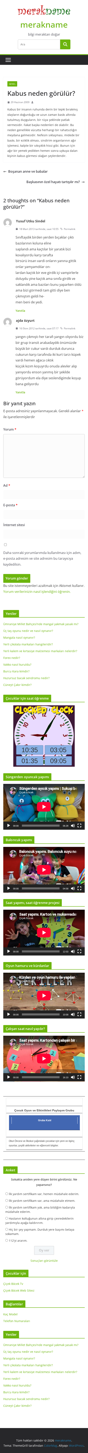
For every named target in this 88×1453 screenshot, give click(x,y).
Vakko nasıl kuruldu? (17, 664)
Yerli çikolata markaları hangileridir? (28, 644)
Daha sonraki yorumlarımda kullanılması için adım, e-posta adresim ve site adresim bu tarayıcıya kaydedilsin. (42, 558)
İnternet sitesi (14, 525)
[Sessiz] (73, 826)
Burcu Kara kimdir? (16, 671)
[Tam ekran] (79, 826)
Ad (6, 485)
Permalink (69, 229)
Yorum (9, 429)
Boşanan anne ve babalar (28, 171)
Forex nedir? (11, 658)
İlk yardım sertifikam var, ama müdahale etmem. (42, 1201)
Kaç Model (10, 1314)
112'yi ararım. (18, 1241)
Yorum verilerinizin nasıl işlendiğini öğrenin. (37, 591)
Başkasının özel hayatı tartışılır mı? (53, 182)
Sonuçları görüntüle (44, 1261)
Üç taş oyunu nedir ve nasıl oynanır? (28, 631)
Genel (12, 83)
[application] (44, 807)
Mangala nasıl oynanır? (19, 637)
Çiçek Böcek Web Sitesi (18, 1290)
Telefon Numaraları (16, 1321)
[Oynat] (9, 826)
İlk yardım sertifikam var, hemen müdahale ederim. (44, 1194)
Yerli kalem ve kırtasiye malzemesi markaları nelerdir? (40, 651)
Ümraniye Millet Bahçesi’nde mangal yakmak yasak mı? (40, 624)
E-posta (10, 505)
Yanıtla (20, 311)
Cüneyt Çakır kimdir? (17, 685)
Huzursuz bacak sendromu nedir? (26, 678)
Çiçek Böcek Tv (13, 1284)
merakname (44, 24)
